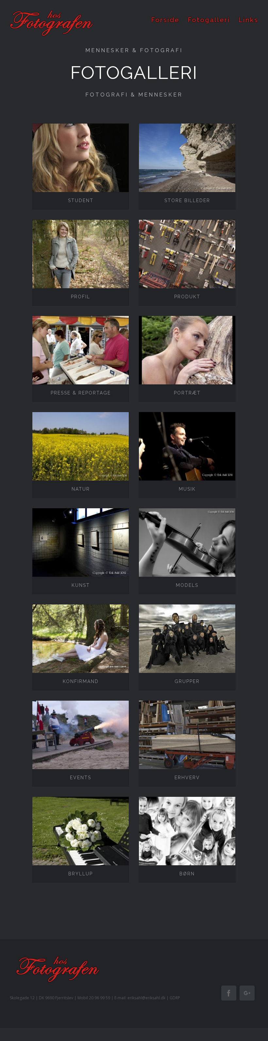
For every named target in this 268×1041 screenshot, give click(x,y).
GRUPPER (187, 681)
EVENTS (80, 777)
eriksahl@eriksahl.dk (146, 998)
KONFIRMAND (81, 681)
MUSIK (187, 489)
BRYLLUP (80, 873)
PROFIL (80, 296)
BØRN (187, 873)
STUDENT (80, 200)
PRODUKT (187, 296)
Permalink (81, 158)
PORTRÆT (187, 392)
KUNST (81, 585)
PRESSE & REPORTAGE (81, 392)
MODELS (187, 585)
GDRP (175, 998)
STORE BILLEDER (187, 200)
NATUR (81, 489)
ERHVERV (187, 777)
